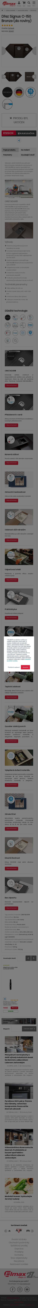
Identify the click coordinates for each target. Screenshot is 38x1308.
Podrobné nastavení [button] (14, 667)
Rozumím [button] (25, 667)
